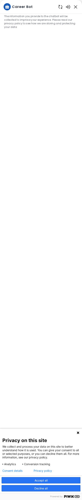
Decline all (41, 488)
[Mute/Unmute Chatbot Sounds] (68, 7)
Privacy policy (43, 470)
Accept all (41, 480)
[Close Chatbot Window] (75, 7)
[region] (41, 248)
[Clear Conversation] (60, 6)
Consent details (12, 470)
